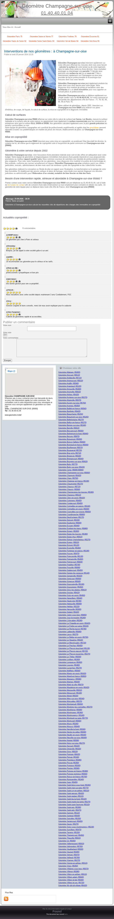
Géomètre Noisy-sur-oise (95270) (71, 743)
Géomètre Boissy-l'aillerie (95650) (71, 442)
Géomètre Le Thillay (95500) (69, 657)
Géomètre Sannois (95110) (69, 813)
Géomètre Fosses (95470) (68, 554)
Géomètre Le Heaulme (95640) (70, 640)
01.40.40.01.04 (57, 12)
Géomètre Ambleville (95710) (70, 378)
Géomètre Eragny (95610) (68, 542)
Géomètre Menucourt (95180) (70, 693)
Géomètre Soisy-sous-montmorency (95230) (76, 827)
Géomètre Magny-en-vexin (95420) (72, 673)
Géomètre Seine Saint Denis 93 (41, 41)
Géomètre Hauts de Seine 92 (14, 41)
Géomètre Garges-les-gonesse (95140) (74, 573)
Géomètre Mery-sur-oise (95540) (71, 699)
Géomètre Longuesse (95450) (70, 662)
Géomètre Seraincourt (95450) (70, 821)
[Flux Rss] (6, 900)
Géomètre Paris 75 (14, 36)
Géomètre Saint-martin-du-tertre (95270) (74, 802)
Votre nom (7, 325)
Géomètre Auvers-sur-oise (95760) (72, 403)
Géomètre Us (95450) (67, 841)
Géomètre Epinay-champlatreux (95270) (74, 540)
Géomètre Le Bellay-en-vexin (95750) (73, 637)
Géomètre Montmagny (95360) (70, 712)
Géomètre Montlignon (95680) (70, 710)
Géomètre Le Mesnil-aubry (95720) (72, 643)
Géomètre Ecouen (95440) (69, 526)
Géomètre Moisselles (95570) (70, 701)
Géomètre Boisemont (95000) (70, 439)
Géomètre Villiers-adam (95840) (71, 877)
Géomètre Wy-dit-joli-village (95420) (72, 885)
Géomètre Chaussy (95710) (69, 487)
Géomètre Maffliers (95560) (69, 671)
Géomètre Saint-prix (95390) (69, 807)
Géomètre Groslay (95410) (69, 593)
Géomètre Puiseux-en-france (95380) (73, 771)
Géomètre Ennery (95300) (68, 531)
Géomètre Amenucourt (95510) (70, 381)
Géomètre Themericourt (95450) (71, 835)
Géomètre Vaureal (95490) (68, 852)
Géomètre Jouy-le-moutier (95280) (72, 618)
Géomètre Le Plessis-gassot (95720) (73, 651)
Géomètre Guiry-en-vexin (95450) (71, 595)
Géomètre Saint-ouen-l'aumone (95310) (74, 805)
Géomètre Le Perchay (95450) (70, 646)
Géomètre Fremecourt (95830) (70, 562)
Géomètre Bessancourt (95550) (71, 431)
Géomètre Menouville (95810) (70, 690)
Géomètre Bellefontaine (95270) (71, 420)
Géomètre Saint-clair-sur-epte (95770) (73, 788)
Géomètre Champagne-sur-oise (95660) (74, 473)
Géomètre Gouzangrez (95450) (70, 587)
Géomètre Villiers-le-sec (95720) (71, 883)
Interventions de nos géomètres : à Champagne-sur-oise (45, 51)
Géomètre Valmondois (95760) (70, 846)
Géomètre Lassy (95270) (68, 634)
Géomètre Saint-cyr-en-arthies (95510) (73, 791)
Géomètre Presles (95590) (69, 768)
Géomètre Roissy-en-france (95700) (72, 777)
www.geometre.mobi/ (13, 415)
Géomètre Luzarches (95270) (70, 668)
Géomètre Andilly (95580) (68, 383)
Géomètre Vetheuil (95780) (69, 858)
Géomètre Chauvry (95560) (69, 489)
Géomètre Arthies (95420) (68, 395)
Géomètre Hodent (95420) (68, 612)
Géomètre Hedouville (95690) (70, 604)
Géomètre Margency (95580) (69, 679)
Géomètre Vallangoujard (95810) (71, 844)
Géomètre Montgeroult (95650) (70, 704)
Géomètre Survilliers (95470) (69, 830)
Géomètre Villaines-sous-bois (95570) (73, 869)
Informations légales (58, 909)
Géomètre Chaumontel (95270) (70, 484)
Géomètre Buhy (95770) (68, 464)
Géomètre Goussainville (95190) (71, 584)
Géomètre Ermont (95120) (68, 545)
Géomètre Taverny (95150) (69, 832)
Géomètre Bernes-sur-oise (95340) (72, 425)
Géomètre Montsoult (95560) (69, 721)
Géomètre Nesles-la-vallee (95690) (72, 732)
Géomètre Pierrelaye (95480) (69, 760)
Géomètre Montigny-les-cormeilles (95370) (75, 707)
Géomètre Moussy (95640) (69, 726)
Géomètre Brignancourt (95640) (71, 459)
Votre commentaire (10, 338)
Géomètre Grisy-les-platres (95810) (72, 590)
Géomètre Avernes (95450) (69, 406)
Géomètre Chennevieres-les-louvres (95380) (76, 492)
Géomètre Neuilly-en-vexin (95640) (72, 735)
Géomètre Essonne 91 (90, 36)
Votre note (7, 332)
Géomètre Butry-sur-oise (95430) (71, 467)
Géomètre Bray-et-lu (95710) (69, 453)
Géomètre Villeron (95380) (68, 871)
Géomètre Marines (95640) (69, 682)
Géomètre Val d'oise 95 (90, 41)
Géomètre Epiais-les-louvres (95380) (73, 534)
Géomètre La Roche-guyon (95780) (72, 629)
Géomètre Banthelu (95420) (69, 411)
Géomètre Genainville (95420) (70, 576)
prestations (94, 127)
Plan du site (46, 909)
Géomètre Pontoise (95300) (69, 765)
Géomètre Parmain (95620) (69, 754)
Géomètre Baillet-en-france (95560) (72, 408)
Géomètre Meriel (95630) (68, 696)
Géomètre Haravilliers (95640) (70, 598)
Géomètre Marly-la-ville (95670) (71, 685)
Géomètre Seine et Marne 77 (41, 36)
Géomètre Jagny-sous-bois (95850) (72, 615)
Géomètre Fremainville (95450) (70, 559)
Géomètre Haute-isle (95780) (69, 601)
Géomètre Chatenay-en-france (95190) (73, 481)
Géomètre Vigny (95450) (68, 866)
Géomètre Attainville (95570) (69, 400)
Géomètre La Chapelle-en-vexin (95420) (74, 623)
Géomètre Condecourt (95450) (70, 503)
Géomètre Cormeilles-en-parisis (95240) (74, 506)
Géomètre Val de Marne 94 (67, 41)
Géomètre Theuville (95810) (69, 838)
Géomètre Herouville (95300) (69, 609)
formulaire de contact (16, 185)
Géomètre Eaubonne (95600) (69, 523)
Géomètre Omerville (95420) (69, 749)
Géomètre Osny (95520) (68, 752)
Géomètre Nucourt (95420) (69, 746)
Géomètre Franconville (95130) (70, 556)
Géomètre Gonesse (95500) (69, 581)
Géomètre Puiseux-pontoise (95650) (72, 774)
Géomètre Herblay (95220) (69, 607)
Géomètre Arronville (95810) (69, 392)
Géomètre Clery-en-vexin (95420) (71, 498)
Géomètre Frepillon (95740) (69, 565)
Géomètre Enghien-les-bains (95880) (73, 528)
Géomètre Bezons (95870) (69, 436)
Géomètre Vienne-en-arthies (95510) (72, 863)
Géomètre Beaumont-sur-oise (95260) (73, 417)
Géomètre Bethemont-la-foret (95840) (73, 434)
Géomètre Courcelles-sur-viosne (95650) (74, 512)
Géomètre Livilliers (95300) (69, 660)
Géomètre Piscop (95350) (68, 763)
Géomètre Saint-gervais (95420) (71, 793)
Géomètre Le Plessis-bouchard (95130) (74, 648)
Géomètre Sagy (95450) (68, 782)
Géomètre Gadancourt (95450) (70, 570)
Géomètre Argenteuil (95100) (69, 386)
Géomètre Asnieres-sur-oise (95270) (72, 397)
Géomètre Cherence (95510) (69, 495)
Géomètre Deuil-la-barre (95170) (71, 517)
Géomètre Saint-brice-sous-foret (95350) (74, 785)
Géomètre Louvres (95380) (69, 665)
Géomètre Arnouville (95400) (69, 389)
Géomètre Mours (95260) (68, 724)
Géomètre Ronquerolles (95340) (71, 779)
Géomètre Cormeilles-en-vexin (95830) (73, 509)
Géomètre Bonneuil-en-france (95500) (73, 445)
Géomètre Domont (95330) (69, 520)
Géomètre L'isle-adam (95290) (70, 620)
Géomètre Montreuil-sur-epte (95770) (73, 718)
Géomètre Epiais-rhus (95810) (70, 537)
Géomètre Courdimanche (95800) (71, 514)
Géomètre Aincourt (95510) (69, 375)
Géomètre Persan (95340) (68, 757)
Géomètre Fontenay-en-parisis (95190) (73, 551)
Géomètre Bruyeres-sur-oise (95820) (73, 461)
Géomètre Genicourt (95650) (69, 579)
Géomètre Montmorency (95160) (71, 715)
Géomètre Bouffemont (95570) (70, 448)
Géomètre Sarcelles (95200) (69, 818)
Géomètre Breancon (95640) (69, 456)
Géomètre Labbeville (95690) (69, 632)
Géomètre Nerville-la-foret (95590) (72, 729)
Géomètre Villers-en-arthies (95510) (72, 874)
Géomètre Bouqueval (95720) (70, 450)
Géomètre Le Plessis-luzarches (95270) (74, 654)
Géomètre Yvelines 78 (67, 36)
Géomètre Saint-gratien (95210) (71, 796)
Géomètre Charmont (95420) (69, 475)
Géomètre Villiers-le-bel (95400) (71, 880)
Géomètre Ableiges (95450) (69, 372)
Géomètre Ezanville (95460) (69, 548)
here (65, 914)
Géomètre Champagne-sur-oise (57, 6)
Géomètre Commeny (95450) (70, 501)
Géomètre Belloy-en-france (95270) (72, 422)
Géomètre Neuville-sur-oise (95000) (72, 738)
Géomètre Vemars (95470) (69, 855)
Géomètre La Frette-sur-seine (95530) (73, 626)
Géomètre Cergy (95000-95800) (71, 470)
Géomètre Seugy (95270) (68, 824)
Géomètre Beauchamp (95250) (70, 414)
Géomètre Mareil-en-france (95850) (72, 676)
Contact (69, 909)
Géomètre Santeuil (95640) (69, 816)
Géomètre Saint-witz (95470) (69, 810)
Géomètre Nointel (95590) (68, 740)
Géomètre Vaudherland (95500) (70, 849)
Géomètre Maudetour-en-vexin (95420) (73, 687)
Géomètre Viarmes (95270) (69, 860)
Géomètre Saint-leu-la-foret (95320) (72, 799)
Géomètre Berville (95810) (68, 428)
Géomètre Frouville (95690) (69, 567)
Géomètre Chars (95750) (68, 478)
